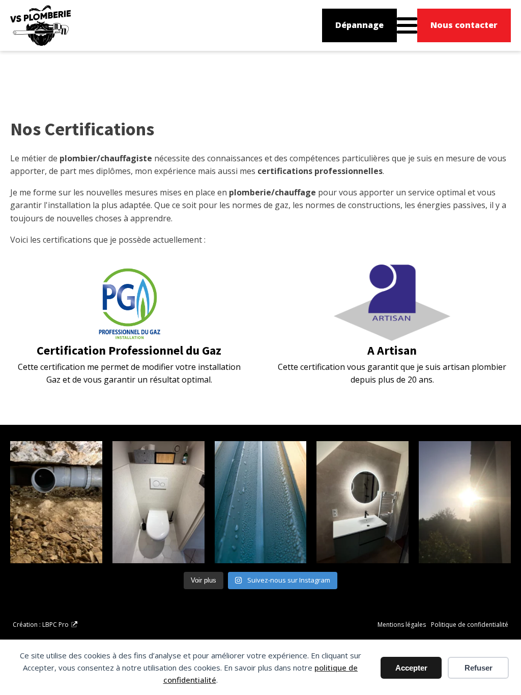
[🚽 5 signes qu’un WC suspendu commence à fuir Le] (158, 502)
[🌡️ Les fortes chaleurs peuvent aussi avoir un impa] (465, 502)
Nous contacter (464, 25)
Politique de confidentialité (469, 624)
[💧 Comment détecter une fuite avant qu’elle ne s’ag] (261, 502)
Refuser (479, 667)
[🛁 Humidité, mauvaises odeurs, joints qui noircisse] (362, 502)
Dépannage (359, 25)
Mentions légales (402, 624)
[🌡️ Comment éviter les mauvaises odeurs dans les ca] (56, 502)
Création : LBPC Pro (41, 624)
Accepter (411, 667)
